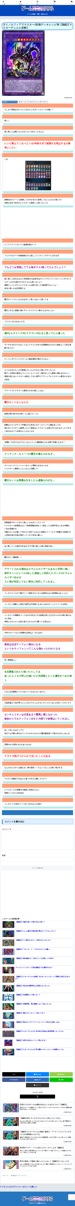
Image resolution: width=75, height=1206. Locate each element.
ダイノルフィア (25, 102)
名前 (3, 880)
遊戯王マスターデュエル (10, 102)
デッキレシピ (35, 102)
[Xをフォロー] (37, 1146)
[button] (69, 609)
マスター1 (44, 102)
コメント (6, 854)
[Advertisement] (37, 224)
